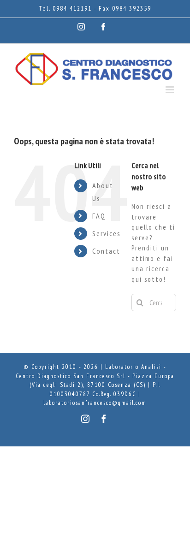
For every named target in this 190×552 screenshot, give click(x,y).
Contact (106, 250)
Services (106, 233)
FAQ (99, 215)
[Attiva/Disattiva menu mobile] (171, 90)
